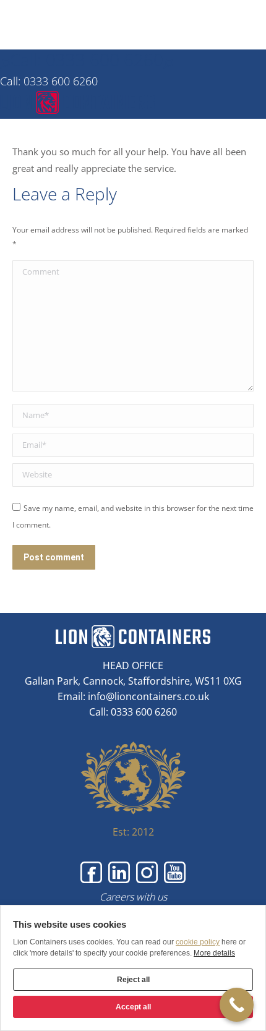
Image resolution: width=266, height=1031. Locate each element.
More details (214, 953)
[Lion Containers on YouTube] (175, 872)
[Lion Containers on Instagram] (147, 872)
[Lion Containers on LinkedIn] (119, 872)
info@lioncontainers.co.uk (148, 696)
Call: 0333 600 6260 (86, 59)
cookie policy (198, 942)
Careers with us (133, 897)
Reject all (133, 979)
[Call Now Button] (237, 1005)
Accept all (133, 1007)
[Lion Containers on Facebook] (91, 872)
